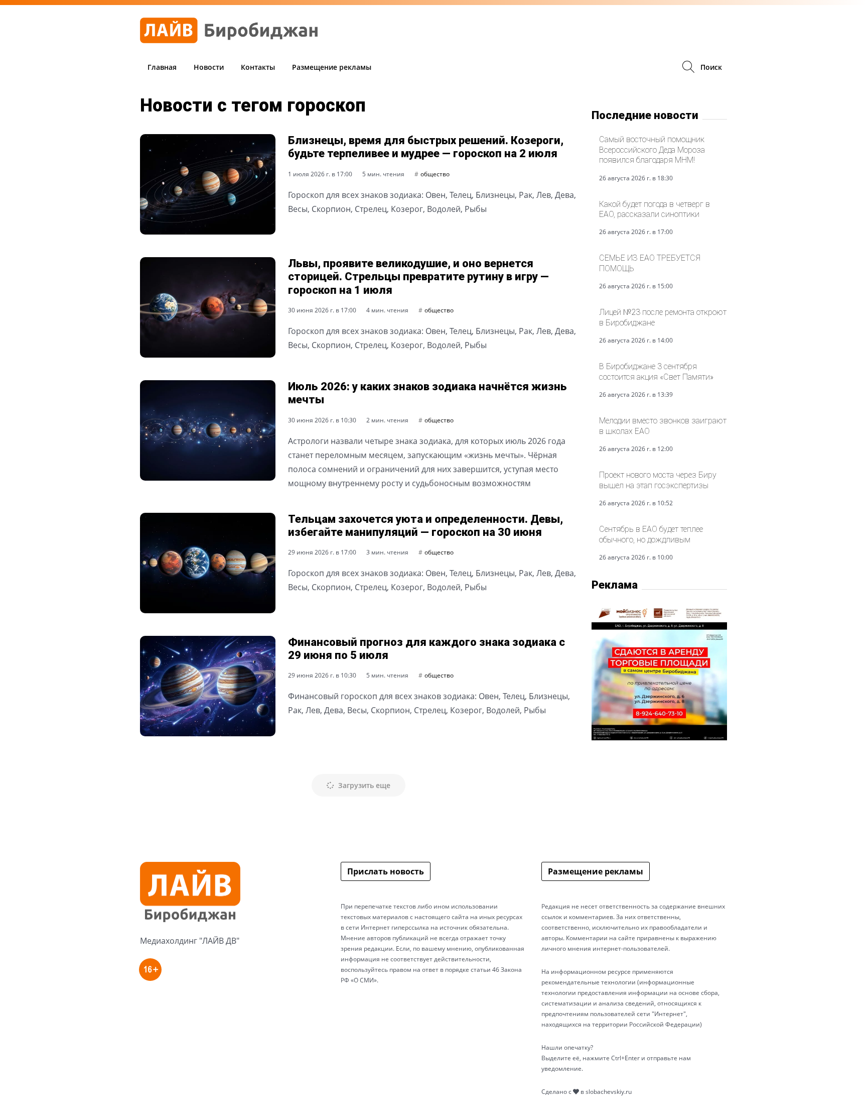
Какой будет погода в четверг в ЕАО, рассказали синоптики (654, 209)
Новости (209, 67)
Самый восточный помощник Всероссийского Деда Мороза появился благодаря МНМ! (652, 150)
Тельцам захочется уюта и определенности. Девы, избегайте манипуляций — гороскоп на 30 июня (425, 525)
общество (435, 174)
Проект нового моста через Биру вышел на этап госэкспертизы (657, 480)
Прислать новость (385, 871)
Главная (162, 67)
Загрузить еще (363, 785)
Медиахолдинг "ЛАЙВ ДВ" (189, 940)
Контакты (258, 67)
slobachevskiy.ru (609, 1091)
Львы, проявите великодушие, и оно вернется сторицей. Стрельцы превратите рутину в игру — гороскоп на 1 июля (418, 276)
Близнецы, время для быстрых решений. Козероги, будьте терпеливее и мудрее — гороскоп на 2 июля (425, 147)
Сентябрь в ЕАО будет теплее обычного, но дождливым (651, 534)
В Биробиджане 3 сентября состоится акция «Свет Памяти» (656, 371)
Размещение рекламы (331, 67)
